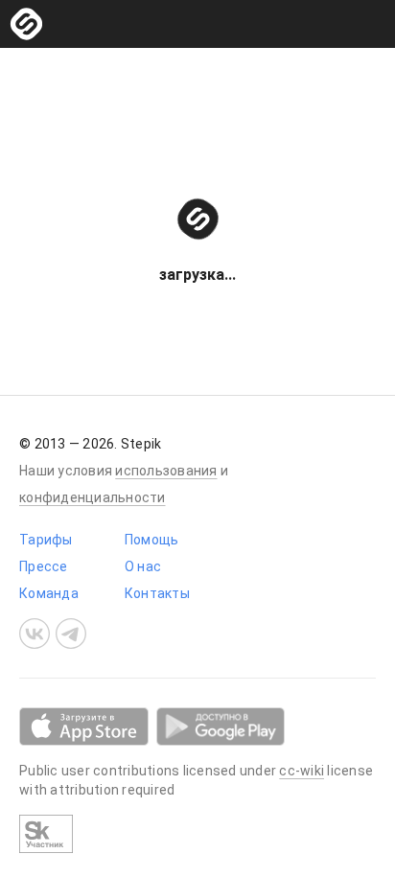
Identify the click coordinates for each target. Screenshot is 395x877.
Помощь (152, 539)
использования (166, 470)
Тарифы (46, 539)
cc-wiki (301, 770)
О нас (143, 566)
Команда (49, 593)
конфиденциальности (92, 497)
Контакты (157, 593)
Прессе (43, 566)
